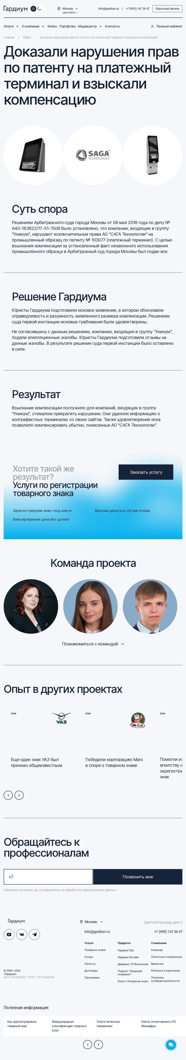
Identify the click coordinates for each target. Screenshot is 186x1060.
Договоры (91, 970)
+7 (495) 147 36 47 (137, 8)
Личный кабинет (169, 26)
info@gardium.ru (108, 8)
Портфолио (67, 26)
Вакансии (157, 963)
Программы (92, 977)
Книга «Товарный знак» (133, 981)
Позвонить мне (138, 876)
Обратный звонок (167, 8)
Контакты (112, 26)
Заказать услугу (146, 472)
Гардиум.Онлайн (128, 957)
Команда (157, 950)
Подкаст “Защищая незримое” (130, 972)
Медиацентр (87, 26)
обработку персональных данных (90, 890)
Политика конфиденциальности (165, 979)
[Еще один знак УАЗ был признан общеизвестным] (41, 746)
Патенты (90, 963)
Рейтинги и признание (165, 970)
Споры (88, 957)
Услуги (8, 26)
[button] (8, 795)
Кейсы (52, 26)
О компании (30, 26)
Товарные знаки (95, 950)
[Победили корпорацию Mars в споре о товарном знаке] (115, 746)
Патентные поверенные (166, 957)
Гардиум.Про (126, 950)
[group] (26, 1026)
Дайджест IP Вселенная (133, 964)
